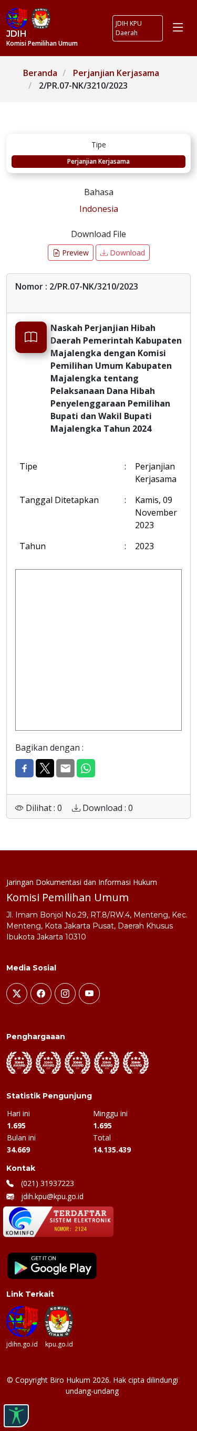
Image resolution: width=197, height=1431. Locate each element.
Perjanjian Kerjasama (116, 73)
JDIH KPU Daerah (129, 28)
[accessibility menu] (16, 1415)
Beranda (40, 73)
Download (126, 253)
